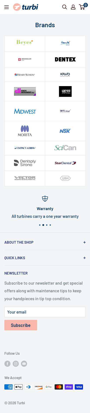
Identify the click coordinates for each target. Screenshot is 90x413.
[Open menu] (6, 7)
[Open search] (64, 7)
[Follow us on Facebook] (7, 363)
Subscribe (21, 325)
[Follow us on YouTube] (24, 363)
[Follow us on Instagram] (16, 363)
